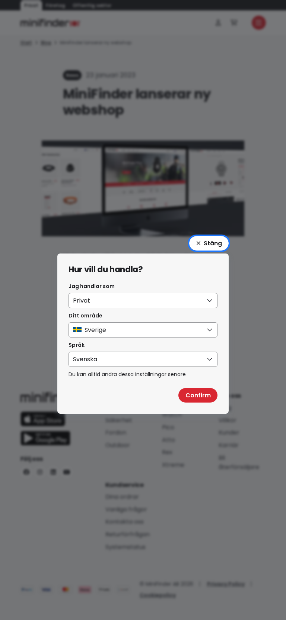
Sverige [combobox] (95, 330)
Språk (77, 345)
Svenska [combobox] (85, 359)
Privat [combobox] (81, 300)
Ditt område (85, 315)
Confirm (198, 395)
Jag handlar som (92, 286)
